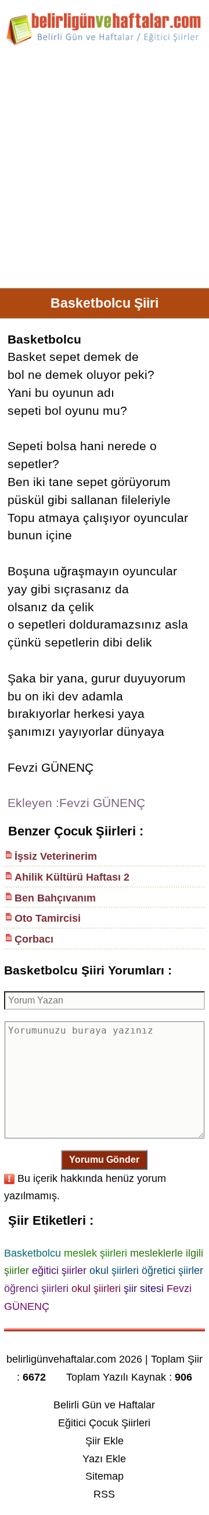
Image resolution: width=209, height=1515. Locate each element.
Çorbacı (34, 939)
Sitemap (104, 1476)
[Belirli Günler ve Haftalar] (104, 43)
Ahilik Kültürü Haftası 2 (72, 877)
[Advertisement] (104, 171)
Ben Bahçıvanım (55, 898)
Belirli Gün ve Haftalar (104, 1405)
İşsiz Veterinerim (56, 856)
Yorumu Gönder (104, 1159)
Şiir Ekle (104, 1441)
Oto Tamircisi (48, 918)
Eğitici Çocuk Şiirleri (104, 1423)
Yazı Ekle (104, 1459)
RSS (104, 1494)
